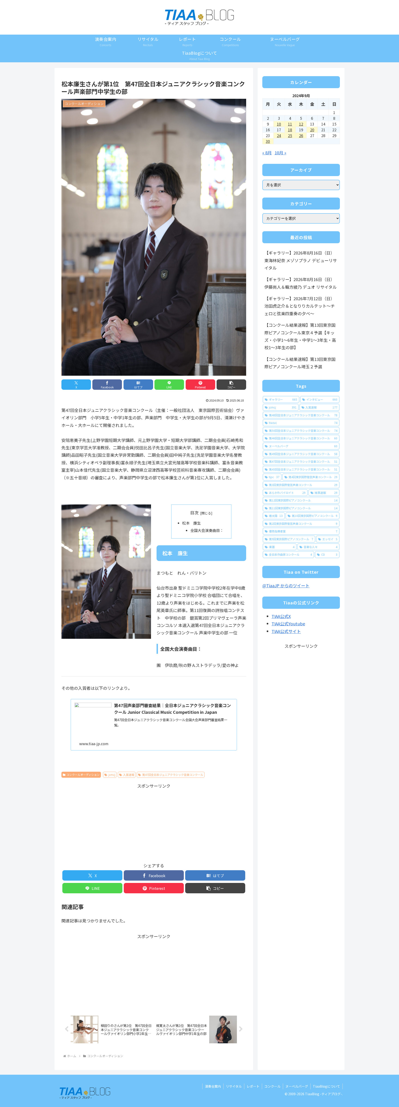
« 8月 (267, 153)
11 (290, 124)
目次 (194, 513)
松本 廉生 (191, 523)
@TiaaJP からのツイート (285, 585)
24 (279, 135)
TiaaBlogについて (326, 1086)
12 (301, 124)
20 (312, 129)
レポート (253, 1086)
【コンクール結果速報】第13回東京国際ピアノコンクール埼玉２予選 (300, 362)
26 (301, 135)
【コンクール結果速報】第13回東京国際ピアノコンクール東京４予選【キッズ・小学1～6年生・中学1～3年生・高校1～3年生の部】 (300, 336)
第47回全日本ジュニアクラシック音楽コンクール (172, 775)
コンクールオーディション (83, 775)
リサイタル (234, 1086)
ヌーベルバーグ (296, 1086)
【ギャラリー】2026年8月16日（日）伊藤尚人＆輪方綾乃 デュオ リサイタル (300, 283)
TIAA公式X (281, 616)
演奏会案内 (213, 1086)
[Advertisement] (153, 821)
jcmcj (112, 775)
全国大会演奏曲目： (207, 530)
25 (290, 135)
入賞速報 (128, 775)
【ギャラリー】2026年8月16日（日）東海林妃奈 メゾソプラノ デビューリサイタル (300, 260)
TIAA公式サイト (286, 631)
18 (290, 129)
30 (268, 141)
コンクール (272, 1086)
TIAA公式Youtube (288, 624)
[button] (231, 384)
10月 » (280, 153)
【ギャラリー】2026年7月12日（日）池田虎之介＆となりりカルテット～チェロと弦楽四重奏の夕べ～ (299, 305)
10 (279, 124)
